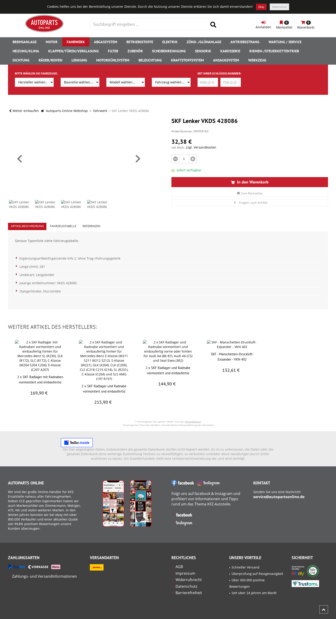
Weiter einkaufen (26, 111)
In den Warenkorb (252, 182)
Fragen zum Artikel (253, 202)
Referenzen (91, 226)
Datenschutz (279, 6)
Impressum (185, 573)
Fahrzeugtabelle (63, 226)
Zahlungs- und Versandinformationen (44, 576)
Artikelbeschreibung (27, 226)
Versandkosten (193, 421)
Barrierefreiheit (189, 592)
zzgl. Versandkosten (201, 147)
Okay (261, 6)
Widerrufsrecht (189, 579)
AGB (179, 566)
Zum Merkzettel (251, 193)
